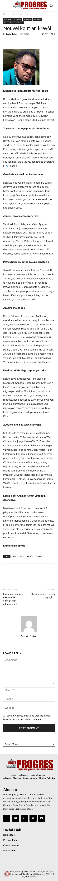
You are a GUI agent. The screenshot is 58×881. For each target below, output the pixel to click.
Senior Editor (12, 34)
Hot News (37, 19)
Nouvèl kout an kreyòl (21, 14)
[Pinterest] (21, 41)
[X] (14, 41)
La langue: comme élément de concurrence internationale (13, 599)
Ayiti (14, 556)
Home (6, 14)
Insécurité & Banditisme (13, 23)
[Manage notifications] (7, 874)
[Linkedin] (24, 818)
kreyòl (30, 556)
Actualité (27, 19)
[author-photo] (29, 631)
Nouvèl (39, 556)
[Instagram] (15, 818)
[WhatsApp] (28, 41)
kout (22, 556)
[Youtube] (41, 818)
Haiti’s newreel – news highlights (43, 596)
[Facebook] (6, 41)
